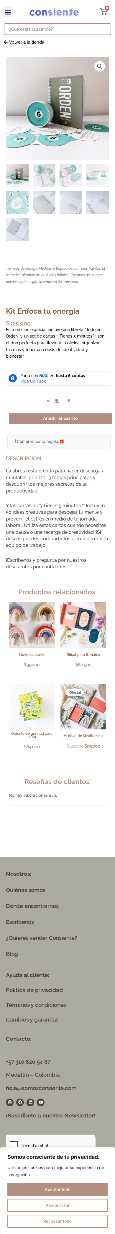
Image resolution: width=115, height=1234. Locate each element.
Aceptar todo (57, 1189)
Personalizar (58, 1205)
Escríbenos (20, 922)
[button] (8, 12)
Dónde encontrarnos (32, 906)
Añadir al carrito (60, 418)
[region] (57, 1190)
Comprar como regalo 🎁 (40, 441)
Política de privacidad (34, 990)
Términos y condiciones (36, 1004)
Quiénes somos (25, 890)
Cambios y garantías (32, 1019)
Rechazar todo (57, 1221)
